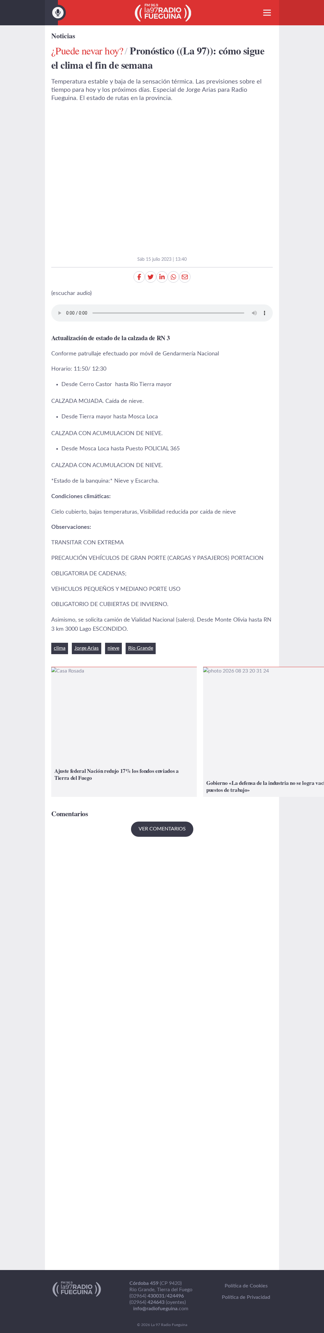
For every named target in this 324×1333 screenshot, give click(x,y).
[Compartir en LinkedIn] (162, 277)
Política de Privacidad (246, 1297)
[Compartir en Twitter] (150, 277)
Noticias (63, 35)
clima (59, 648)
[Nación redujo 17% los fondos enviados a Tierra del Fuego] (124, 732)
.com (160, 1308)
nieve (113, 648)
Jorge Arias (86, 648)
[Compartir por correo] (184, 277)
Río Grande (140, 648)
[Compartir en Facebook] (139, 277)
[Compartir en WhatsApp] (173, 277)
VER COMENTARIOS (162, 828)
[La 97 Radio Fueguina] (163, 13)
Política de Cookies (246, 1285)
